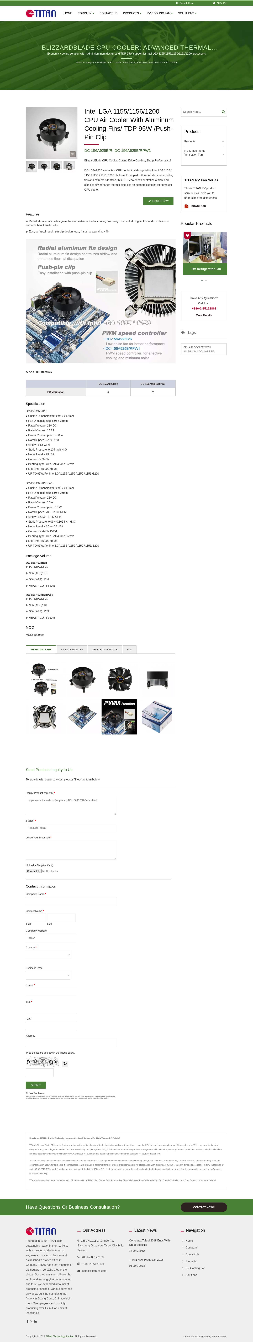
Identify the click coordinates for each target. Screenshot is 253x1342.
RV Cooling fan (159, 13)
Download (198, 206)
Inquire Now (160, 201)
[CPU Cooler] (44, 166)
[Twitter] (31, 1322)
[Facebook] (27, 1322)
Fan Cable (144, 1180)
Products (131, 13)
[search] (177, 3)
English (222, 3)
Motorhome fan (78, 1180)
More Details (204, 315)
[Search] (223, 111)
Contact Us (108, 13)
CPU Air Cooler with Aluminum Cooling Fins (198, 349)
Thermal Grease (130, 1180)
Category (89, 62)
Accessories (116, 1180)
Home (68, 13)
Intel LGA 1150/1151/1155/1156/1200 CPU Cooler (150, 62)
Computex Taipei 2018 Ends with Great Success (149, 1242)
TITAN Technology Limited (60, 1336)
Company (85, 13)
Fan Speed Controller (169, 1180)
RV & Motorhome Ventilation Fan (194, 152)
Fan (108, 1180)
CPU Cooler (114, 62)
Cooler (102, 1180)
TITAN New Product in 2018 (146, 1259)
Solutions (186, 13)
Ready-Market (219, 1336)
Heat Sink (184, 1180)
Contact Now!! (204, 1207)
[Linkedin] (35, 1322)
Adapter (153, 1180)
